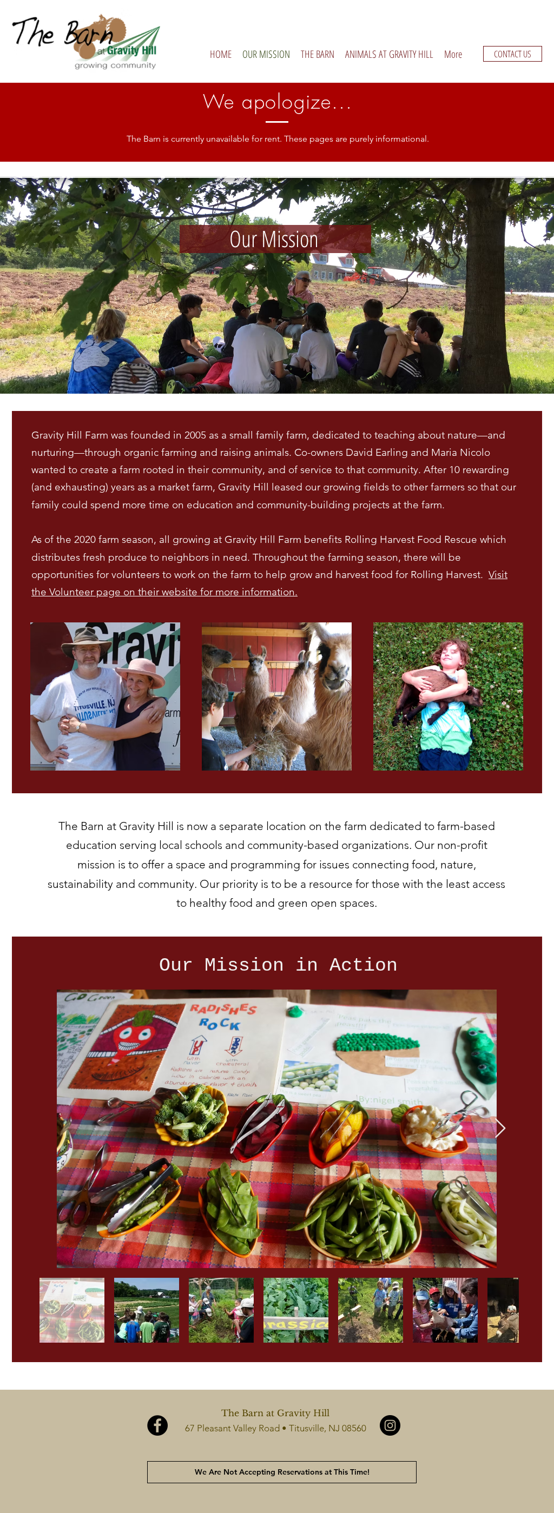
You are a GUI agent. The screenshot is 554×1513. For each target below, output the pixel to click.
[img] (105, 696)
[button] (317, 54)
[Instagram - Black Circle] (390, 1425)
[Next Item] (500, 1128)
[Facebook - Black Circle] (157, 1425)
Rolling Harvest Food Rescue (411, 539)
